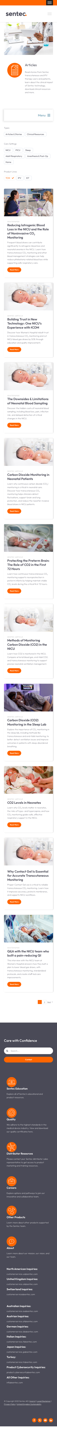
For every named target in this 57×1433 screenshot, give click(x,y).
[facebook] (34, 1420)
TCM (8, 178)
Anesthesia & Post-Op (37, 156)
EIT (27, 178)
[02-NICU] (28, 605)
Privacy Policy (10, 1404)
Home (8, 162)
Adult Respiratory (14, 156)
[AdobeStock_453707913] (28, 525)
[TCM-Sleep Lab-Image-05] (28, 684)
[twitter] (40, 1420)
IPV (19, 178)
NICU (8, 150)
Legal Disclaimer (44, 1401)
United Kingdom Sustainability (29, 1404)
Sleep (28, 150)
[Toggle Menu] (49, 2)
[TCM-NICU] (28, 284)
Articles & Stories (14, 134)
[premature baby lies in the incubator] (28, 767)
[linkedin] (51, 1420)
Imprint (33, 1401)
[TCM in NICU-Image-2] (28, 439)
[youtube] (45, 1420)
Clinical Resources (35, 134)
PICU (18, 150)
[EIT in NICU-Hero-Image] (28, 189)
